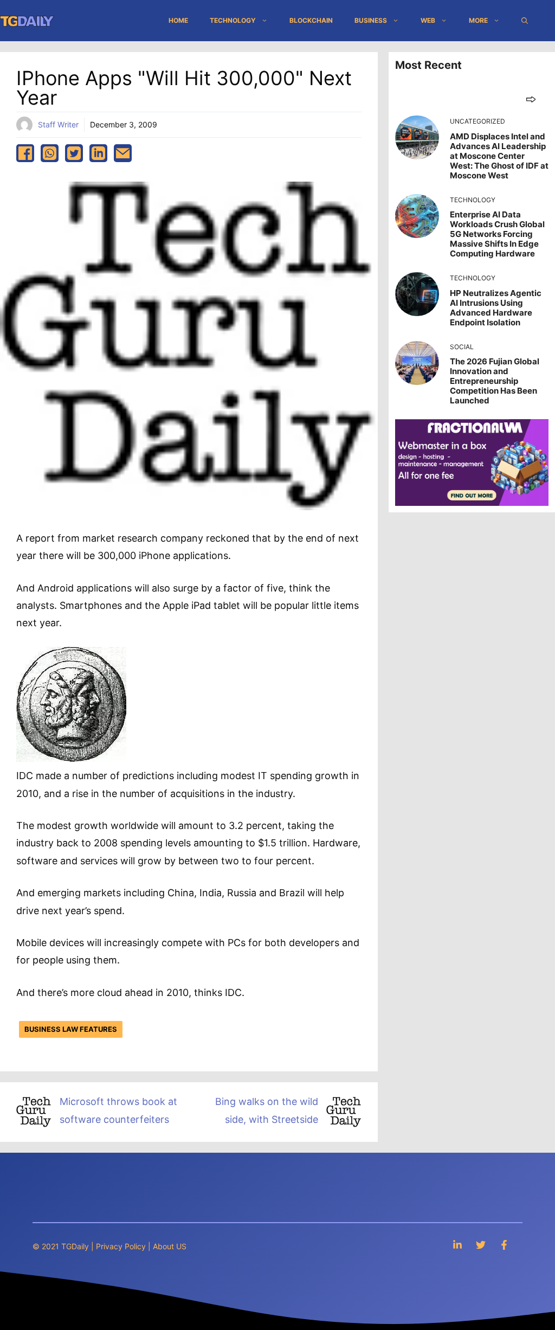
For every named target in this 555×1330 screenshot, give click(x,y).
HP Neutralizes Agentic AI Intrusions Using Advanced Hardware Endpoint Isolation (495, 307)
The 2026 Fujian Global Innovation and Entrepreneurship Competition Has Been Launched (494, 381)
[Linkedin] (457, 1244)
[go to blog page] (531, 99)
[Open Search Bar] (525, 20)
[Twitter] (481, 1244)
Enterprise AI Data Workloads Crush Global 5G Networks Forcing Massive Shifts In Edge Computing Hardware (497, 234)
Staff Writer (58, 124)
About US (169, 1246)
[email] (123, 153)
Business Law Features (70, 1029)
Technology (233, 20)
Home (178, 20)
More (478, 20)
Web (428, 20)
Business (370, 20)
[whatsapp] (50, 153)
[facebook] (25, 153)
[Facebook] (504, 1244)
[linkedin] (98, 153)
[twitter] (74, 153)
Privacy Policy (121, 1246)
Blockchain (311, 20)
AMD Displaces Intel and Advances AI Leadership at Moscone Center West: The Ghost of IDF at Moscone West (499, 156)
